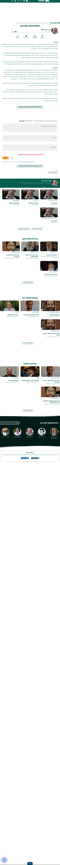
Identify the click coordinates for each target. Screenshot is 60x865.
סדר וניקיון (36, 200)
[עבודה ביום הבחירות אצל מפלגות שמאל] (30, 251)
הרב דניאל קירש (36, 316)
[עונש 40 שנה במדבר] (9, 375)
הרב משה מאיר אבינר (15, 258)
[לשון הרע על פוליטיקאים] (49, 270)
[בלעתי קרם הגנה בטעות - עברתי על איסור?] (50, 376)
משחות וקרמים (16, 200)
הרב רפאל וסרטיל (14, 382)
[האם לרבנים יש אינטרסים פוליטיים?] (11, 251)
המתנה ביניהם (36, 312)
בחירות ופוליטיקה (52, 172)
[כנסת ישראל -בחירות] (49, 251)
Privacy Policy (22, 161)
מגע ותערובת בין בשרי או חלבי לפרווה (49, 218)
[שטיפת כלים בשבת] (30, 199)
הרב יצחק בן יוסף (35, 382)
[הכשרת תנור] (49, 216)
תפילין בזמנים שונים (55, 331)
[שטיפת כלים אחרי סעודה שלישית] (30, 375)
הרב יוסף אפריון (56, 316)
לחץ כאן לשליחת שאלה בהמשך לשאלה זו (30, 107)
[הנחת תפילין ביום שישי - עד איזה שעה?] (50, 329)
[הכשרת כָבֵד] (49, 199)
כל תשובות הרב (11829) (24, 228)
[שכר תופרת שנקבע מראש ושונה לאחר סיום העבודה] (50, 397)
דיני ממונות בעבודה (55, 398)
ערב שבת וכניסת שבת (54, 312)
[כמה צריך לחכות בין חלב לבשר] (30, 310)
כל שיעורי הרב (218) (37, 228)
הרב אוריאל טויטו (15, 316)
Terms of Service (30, 161)
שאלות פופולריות (30, 298)
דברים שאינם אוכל (55, 378)
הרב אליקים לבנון (34, 258)
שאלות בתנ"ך (15, 378)
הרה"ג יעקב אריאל (53, 276)
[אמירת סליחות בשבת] (9, 310)
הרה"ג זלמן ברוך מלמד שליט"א (51, 256)
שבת (38, 378)
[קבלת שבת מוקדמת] (50, 310)
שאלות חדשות (30, 364)
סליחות (16, 312)
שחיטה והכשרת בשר (52, 200)
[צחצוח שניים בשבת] (11, 199)
